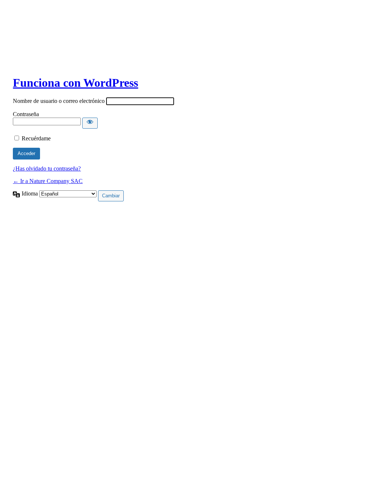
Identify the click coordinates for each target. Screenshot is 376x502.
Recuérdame (36, 138)
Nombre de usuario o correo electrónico (59, 101)
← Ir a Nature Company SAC (48, 181)
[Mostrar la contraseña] (90, 123)
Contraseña (26, 114)
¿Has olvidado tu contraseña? (47, 168)
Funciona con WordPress (75, 82)
